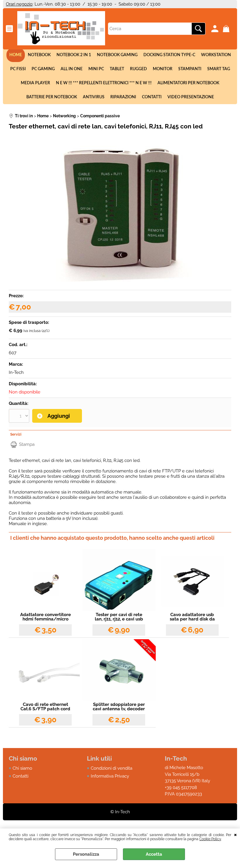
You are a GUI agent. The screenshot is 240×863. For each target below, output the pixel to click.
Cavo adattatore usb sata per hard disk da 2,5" (192, 617)
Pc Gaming (43, 69)
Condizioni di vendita (111, 768)
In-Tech (16, 372)
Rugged (138, 69)
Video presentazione (190, 97)
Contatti (152, 97)
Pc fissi (18, 69)
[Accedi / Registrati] (215, 28)
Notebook (39, 55)
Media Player (35, 83)
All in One (72, 69)
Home (15, 55)
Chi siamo (22, 768)
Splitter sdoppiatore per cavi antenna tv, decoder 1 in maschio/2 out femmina (119, 706)
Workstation (216, 55)
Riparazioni (123, 97)
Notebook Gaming (117, 55)
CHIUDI (235, 834)
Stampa (27, 444)
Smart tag (218, 69)
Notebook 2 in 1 (73, 55)
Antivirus (93, 97)
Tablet (117, 69)
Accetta (154, 854)
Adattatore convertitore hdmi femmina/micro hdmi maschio (45, 617)
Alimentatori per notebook (188, 83)
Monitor (162, 69)
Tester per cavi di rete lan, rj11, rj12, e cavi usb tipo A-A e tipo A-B (119, 617)
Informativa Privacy (110, 776)
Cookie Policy (210, 839)
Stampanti (189, 69)
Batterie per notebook (51, 97)
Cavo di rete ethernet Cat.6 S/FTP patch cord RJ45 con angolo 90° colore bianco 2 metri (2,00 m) (45, 706)
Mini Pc (96, 69)
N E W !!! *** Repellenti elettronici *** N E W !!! (104, 83)
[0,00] (227, 28)
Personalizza (86, 854)
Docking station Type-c (169, 55)
